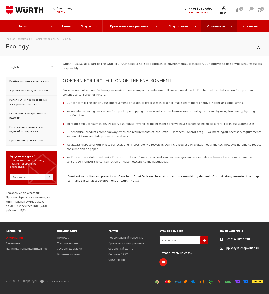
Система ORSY (118, 254)
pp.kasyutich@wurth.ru (242, 248)
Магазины (13, 243)
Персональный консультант (127, 237)
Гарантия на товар (69, 254)
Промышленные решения (126, 243)
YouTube (163, 262)
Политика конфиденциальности (28, 248)
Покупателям (67, 231)
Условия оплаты (68, 243)
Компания (13, 231)
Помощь (63, 237)
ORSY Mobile (117, 259)
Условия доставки (69, 248)
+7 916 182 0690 (200, 8)
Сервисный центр (120, 248)
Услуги (113, 231)
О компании (14, 237)
